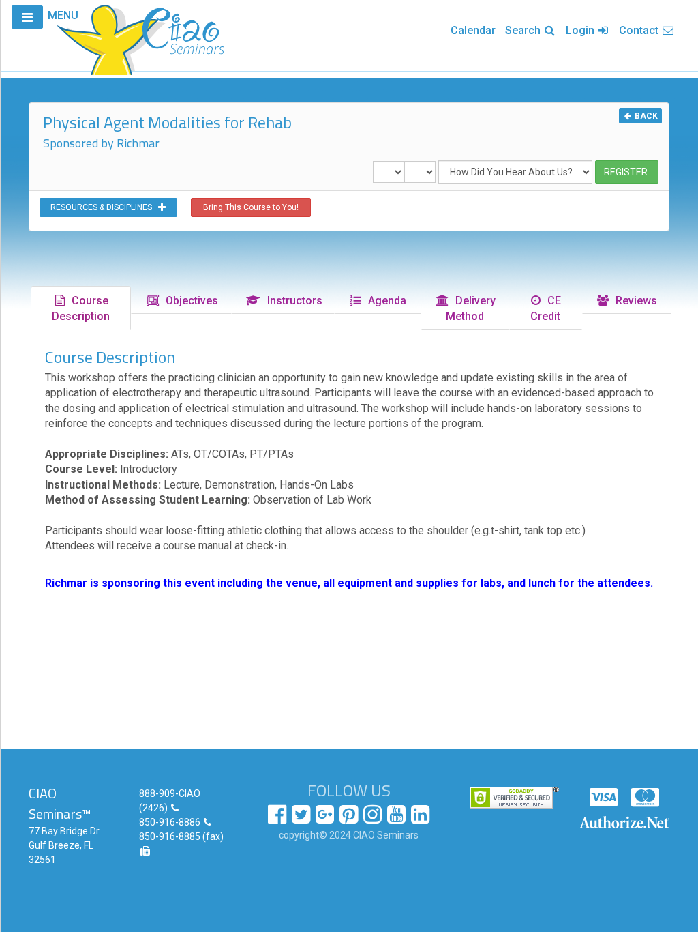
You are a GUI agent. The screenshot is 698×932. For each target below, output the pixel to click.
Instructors (292, 300)
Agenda (384, 300)
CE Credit (545, 308)
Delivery (471, 308)
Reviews (633, 300)
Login (581, 30)
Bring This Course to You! (251, 207)
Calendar (473, 30)
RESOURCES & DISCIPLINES (104, 207)
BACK (645, 116)
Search (524, 30)
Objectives (189, 300)
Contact (640, 30)
